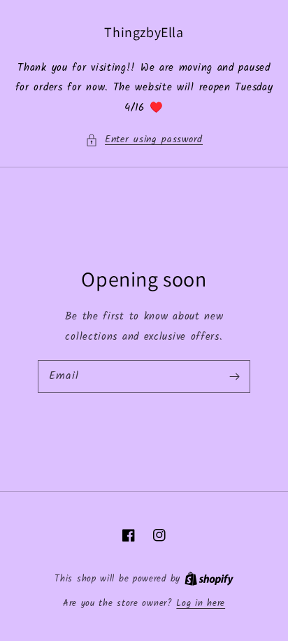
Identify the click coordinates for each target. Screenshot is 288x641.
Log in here (200, 604)
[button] (144, 139)
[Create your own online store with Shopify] (209, 579)
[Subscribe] (234, 376)
